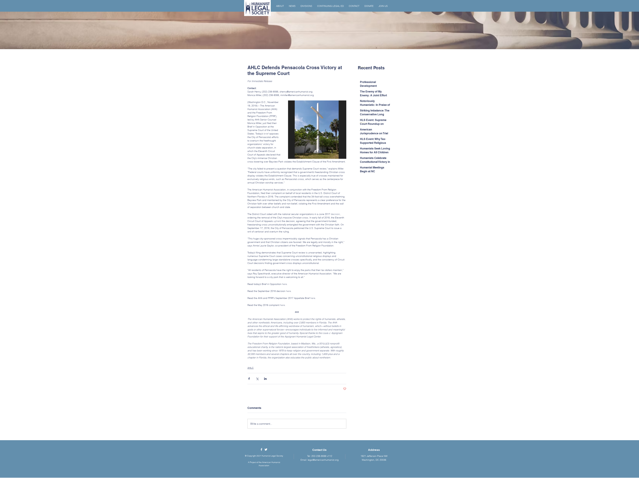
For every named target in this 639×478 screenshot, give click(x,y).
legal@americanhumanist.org (323, 459)
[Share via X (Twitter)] (257, 378)
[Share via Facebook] (249, 378)
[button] (280, 6)
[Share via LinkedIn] (265, 378)
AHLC (250, 367)
